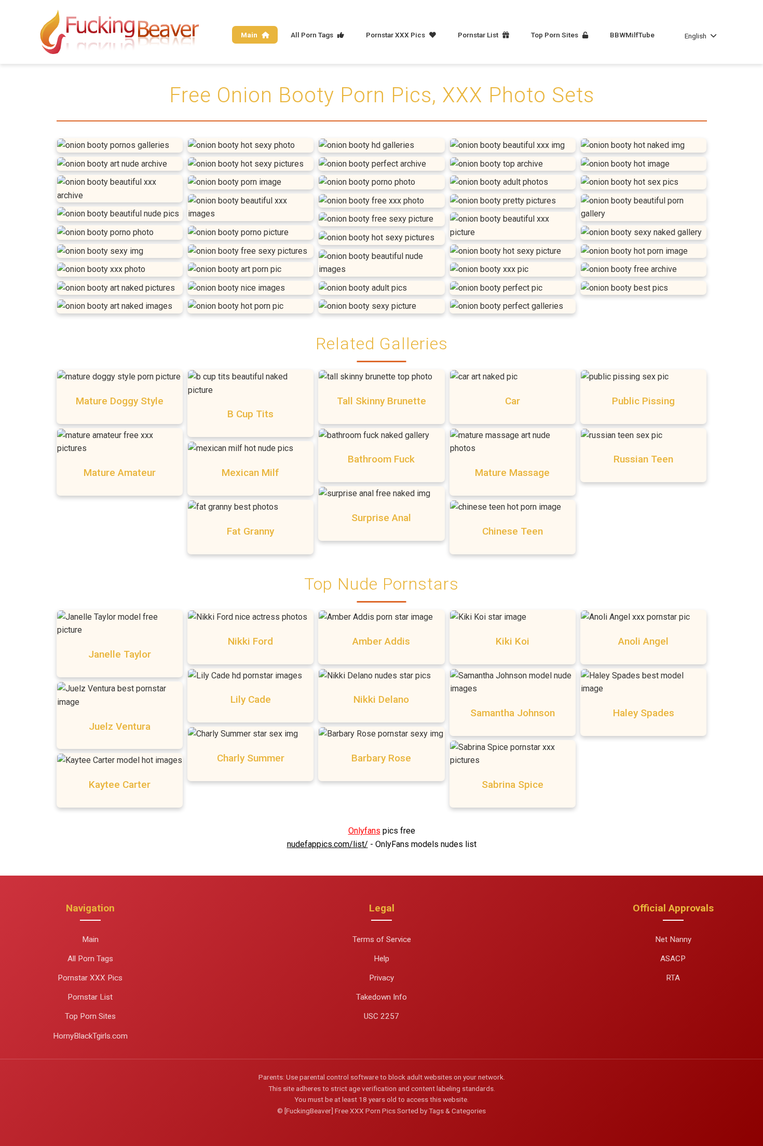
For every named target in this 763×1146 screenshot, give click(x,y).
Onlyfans (364, 831)
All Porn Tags (313, 35)
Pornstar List (479, 35)
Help (381, 958)
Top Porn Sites (555, 35)
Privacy (381, 978)
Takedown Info (381, 997)
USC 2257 (381, 1016)
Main (250, 35)
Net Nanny (673, 939)
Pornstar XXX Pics (396, 35)
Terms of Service (381, 939)
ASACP (673, 958)
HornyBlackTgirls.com (90, 1036)
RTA (673, 978)
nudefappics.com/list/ (327, 844)
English (695, 36)
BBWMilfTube (632, 35)
